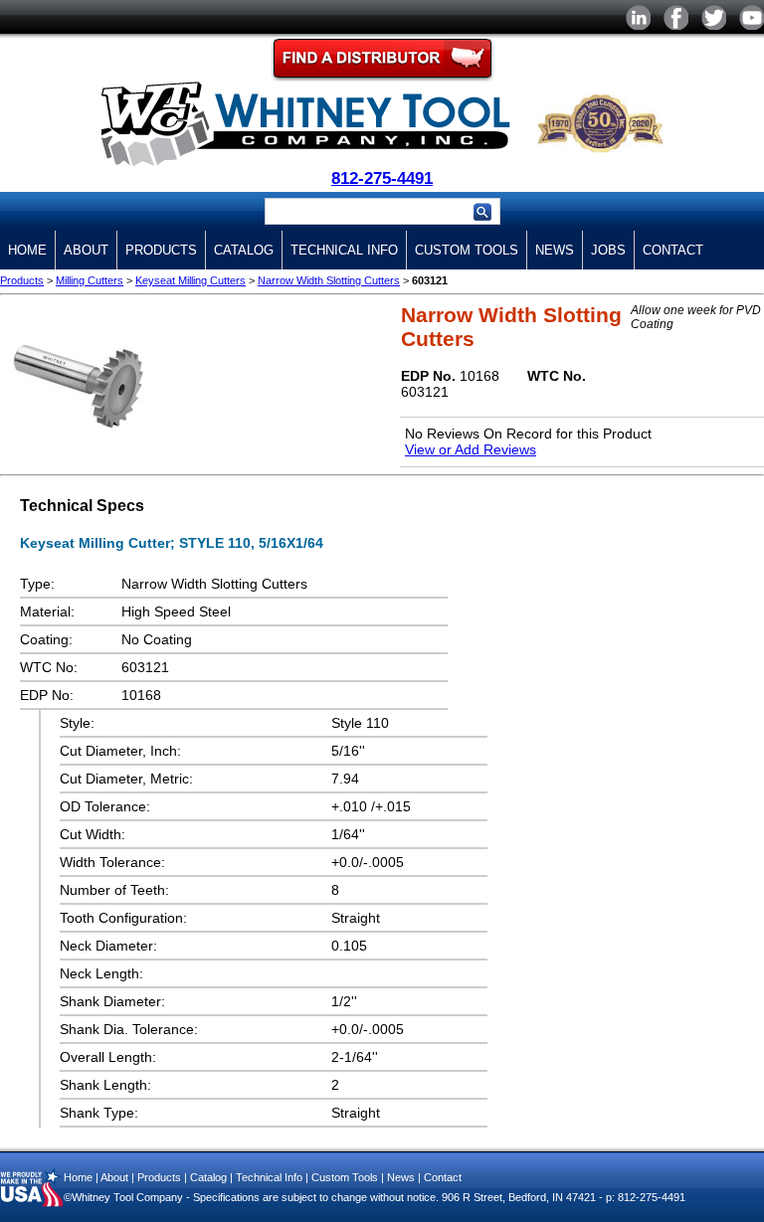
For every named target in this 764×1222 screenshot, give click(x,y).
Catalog (244, 250)
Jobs (608, 250)
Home (27, 250)
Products (161, 250)
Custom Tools (466, 250)
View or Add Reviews (470, 449)
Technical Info (344, 250)
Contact (673, 250)
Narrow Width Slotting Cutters (329, 280)
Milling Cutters (89, 280)
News (554, 250)
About (86, 250)
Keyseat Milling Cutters (190, 280)
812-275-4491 (382, 178)
